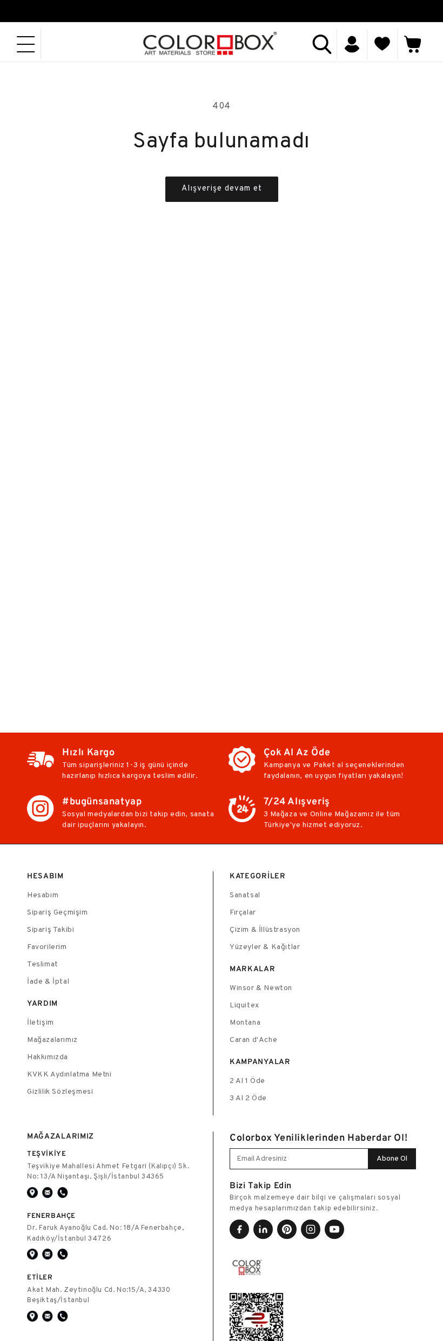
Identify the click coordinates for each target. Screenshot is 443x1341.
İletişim (40, 1022)
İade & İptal (48, 981)
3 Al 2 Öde (248, 1098)
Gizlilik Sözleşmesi (60, 1091)
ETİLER (40, 1277)
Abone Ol (392, 1158)
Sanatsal (245, 895)
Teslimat (42, 964)
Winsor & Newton (261, 988)
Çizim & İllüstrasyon (265, 929)
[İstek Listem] (382, 44)
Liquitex (244, 1005)
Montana (245, 1022)
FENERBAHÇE (51, 1215)
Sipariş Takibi (50, 929)
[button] (26, 44)
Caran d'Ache (253, 1040)
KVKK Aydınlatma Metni (69, 1074)
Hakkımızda (47, 1057)
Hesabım (42, 895)
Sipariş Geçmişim (57, 912)
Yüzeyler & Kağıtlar (265, 947)
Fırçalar (243, 912)
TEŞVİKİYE (46, 1153)
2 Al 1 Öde (247, 1081)
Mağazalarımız (52, 1040)
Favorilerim (47, 947)
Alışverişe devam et (222, 189)
